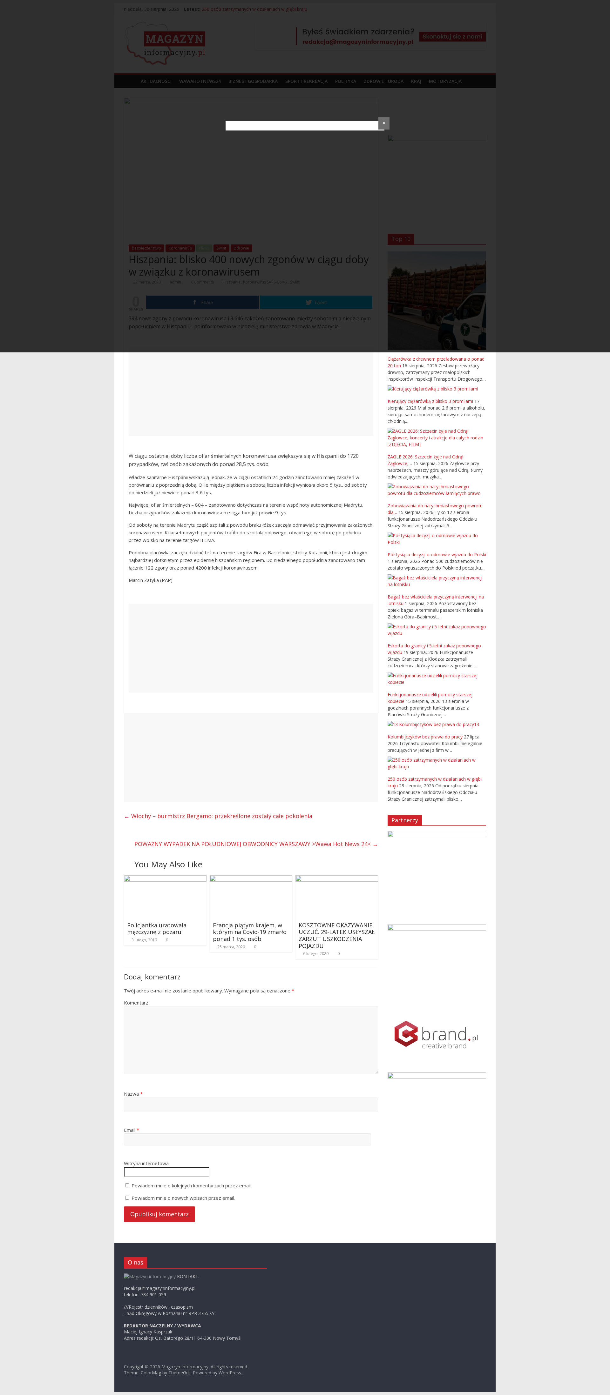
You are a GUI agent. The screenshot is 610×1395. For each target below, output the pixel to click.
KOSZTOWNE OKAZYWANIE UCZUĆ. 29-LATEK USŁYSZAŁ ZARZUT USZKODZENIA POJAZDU (337, 935)
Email (131, 1130)
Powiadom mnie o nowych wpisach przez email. (183, 1198)
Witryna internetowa (146, 1163)
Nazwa (133, 1094)
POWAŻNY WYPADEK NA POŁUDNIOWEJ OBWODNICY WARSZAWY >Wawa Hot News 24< (256, 844)
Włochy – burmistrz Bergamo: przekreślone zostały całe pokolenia (218, 816)
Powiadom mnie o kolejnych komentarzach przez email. (192, 1185)
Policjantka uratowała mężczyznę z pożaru (156, 928)
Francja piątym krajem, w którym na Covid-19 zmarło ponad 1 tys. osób (250, 932)
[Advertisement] (251, 391)
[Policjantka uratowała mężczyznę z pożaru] (165, 879)
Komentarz (136, 1002)
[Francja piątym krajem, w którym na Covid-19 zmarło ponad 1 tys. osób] (251, 879)
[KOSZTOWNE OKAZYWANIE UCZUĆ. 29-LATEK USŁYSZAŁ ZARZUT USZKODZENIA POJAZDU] (336, 879)
